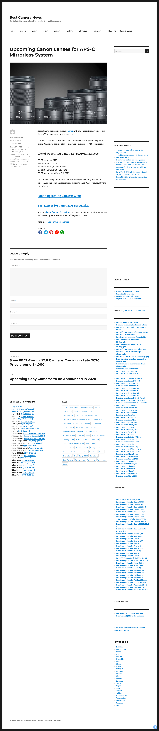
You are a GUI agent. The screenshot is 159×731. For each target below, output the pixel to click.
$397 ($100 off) (28, 475)
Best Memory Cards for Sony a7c (128, 553)
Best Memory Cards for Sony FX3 (128, 551)
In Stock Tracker (69, 436)
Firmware (79, 427)
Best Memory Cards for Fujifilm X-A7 (130, 578)
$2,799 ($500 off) (36, 441)
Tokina (119, 693)
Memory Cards (68, 440)
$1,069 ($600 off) (36, 451)
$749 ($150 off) (30, 455)
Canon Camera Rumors (58, 222)
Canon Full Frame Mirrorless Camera (76, 419)
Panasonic (98, 31)
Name (13, 301)
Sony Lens (94, 456)
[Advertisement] (132, 98)
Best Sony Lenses (122, 157)
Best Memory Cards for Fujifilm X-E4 (130, 570)
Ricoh (118, 676)
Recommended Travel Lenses (127, 322)
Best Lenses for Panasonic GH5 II (128, 374)
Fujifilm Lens (91, 427)
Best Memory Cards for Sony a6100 (129, 536)
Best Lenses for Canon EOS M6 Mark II (64, 205)
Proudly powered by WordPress (49, 721)
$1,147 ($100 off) (29, 470)
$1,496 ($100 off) (28, 463)
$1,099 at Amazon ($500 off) (34, 434)
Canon (57, 31)
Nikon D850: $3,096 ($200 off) (23, 412)
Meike (118, 664)
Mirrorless (17, 166)
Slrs (75, 456)
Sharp (118, 683)
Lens (11, 166)
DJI (117, 654)
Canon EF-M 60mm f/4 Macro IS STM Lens (20, 161)
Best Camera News (26, 17)
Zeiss (118, 705)
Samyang (119, 681)
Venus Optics (121, 698)
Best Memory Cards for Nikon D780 (129, 565)
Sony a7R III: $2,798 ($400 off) (23, 409)
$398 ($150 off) (27, 426)
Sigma (118, 686)
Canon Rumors (68, 423)
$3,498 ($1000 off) (25, 419)
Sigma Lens (67, 456)
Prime (101, 452)
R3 (127, 386)
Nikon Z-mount (82, 448)
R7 (130, 517)
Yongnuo (119, 703)
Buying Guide (125, 31)
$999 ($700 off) (29, 446)
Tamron (119, 691)
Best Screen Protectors (122, 628)
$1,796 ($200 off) (28, 460)
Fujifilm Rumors (69, 431)
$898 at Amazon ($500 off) (30, 429)
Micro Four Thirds (82, 440)
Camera (77, 411)
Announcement (87, 407)
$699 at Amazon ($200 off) (34, 438)
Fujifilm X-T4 (82, 431)
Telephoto (91, 460)
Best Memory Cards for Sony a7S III (129, 548)
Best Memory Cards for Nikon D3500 (130, 563)
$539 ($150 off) (28, 473)
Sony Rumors (68, 460)
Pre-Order (93, 452)
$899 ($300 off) (30, 453)
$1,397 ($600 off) (28, 465)
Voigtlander (120, 701)
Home (12, 31)
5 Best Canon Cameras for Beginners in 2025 (132, 155)
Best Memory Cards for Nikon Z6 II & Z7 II (132, 561)
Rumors (22, 31)
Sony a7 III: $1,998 (18, 407)
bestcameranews (16, 137)
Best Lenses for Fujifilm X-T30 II (128, 449)
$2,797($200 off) (28, 468)
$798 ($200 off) (24, 431)
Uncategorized (121, 696)
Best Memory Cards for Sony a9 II (128, 546)
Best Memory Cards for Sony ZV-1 (129, 556)
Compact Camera (83, 423)
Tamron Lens (80, 460)
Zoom (65, 464)
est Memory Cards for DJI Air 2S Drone (131, 583)
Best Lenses (67, 411)
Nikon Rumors (68, 448)
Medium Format (98, 436)
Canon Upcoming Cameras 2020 (59, 195)
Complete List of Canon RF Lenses (132, 311)
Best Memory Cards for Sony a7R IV (129, 541)
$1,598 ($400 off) (27, 414)
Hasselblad (120, 659)
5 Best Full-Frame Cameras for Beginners (131, 162)
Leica (118, 662)
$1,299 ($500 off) (36, 448)
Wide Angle (101, 460)
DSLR (71, 427)
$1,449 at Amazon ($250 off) (35, 436)
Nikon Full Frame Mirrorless (73, 444)
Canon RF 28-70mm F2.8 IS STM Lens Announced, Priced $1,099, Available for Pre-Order (131, 167)
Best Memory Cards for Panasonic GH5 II (131, 585)
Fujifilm (69, 31)
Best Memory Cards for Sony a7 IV (129, 544)
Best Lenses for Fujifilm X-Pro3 (128, 452)
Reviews (112, 31)
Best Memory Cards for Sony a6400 (129, 534)
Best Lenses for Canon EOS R (126, 379)
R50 (130, 512)
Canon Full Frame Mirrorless (86, 415)
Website (14, 323)
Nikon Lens (90, 444)
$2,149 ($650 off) (36, 443)
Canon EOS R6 (68, 415)
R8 (132, 519)
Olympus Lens (95, 448)
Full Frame (93, 431)
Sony (34, 31)
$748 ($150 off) (27, 424)
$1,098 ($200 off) (28, 421)
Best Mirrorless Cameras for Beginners (130, 160)
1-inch (65, 407)
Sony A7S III (83, 456)
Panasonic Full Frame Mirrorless (75, 452)
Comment (15, 266)
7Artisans (119, 647)
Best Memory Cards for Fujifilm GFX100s (131, 580)
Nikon (45, 31)
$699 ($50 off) (26, 458)
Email (13, 312)
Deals (65, 427)
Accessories (74, 407)
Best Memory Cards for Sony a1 (127, 539)
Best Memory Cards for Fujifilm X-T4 (130, 573)
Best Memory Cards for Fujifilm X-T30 (130, 575)
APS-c (97, 407)
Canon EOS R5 (87, 411)
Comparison (96, 423)
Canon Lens (21, 164)
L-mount (80, 436)
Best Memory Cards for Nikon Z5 (128, 568)
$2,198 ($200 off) (27, 416)
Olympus (83, 31)
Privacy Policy (30, 721)
